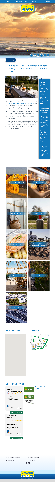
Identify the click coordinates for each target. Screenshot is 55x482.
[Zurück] (9, 87)
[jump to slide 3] (28, 50)
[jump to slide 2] (27, 50)
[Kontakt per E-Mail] (38, 55)
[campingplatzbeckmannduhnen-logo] (27, 10)
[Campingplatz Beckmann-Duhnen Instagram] (48, 55)
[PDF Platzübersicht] (35, 55)
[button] (16, 354)
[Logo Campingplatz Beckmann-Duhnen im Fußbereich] (27, 474)
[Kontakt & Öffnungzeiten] (31, 55)
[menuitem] (7, 1)
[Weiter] (35, 87)
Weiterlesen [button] (9, 403)
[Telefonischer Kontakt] (41, 55)
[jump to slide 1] (26, 50)
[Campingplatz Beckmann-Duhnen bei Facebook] (44, 55)
